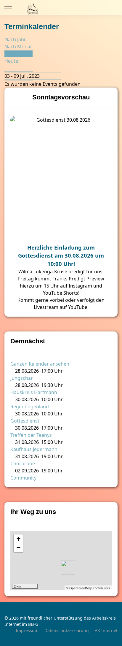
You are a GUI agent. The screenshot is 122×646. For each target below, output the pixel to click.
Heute (11, 61)
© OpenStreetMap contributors (88, 587)
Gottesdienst (24, 421)
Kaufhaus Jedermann (33, 449)
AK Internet (106, 630)
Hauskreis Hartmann (33, 392)
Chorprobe (22, 463)
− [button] (18, 547)
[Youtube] (104, 8)
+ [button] (18, 538)
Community (23, 477)
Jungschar (21, 378)
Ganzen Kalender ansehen (39, 364)
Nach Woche (18, 53)
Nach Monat (18, 46)
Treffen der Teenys (31, 435)
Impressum (27, 630)
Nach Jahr (15, 39)
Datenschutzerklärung (66, 630)
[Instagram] (114, 8)
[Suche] (6, 68)
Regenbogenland (29, 406)
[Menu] (8, 9)
